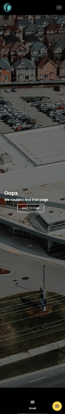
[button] (59, 7)
